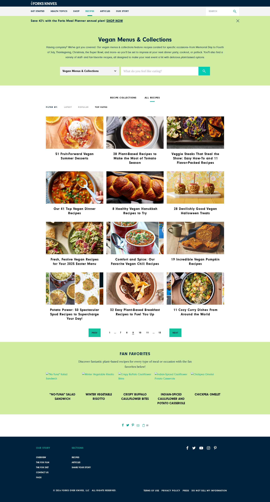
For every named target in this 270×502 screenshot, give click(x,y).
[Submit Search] (234, 11)
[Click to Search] (204, 71)
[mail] (138, 425)
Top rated (101, 107)
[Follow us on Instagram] (208, 448)
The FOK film (42, 462)
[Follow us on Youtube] (201, 448)
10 (140, 332)
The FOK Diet (42, 467)
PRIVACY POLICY (171, 491)
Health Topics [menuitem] (59, 11)
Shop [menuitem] (76, 11)
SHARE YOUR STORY (81, 467)
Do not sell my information (209, 491)
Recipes (75, 457)
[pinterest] (133, 425)
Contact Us (42, 472)
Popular (83, 107)
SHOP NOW (114, 20)
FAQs (38, 477)
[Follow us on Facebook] (187, 448)
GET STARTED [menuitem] (38, 11)
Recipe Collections (123, 98)
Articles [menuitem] (105, 11)
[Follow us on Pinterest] (215, 448)
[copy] (143, 425)
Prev (95, 333)
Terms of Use (151, 491)
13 (159, 332)
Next (175, 333)
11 (147, 332)
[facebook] (123, 425)
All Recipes (152, 98)
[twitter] (127, 425)
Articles (76, 462)
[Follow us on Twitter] (194, 448)
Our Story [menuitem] (122, 11)
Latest (68, 107)
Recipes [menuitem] (89, 11)
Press (186, 491)
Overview (41, 457)
